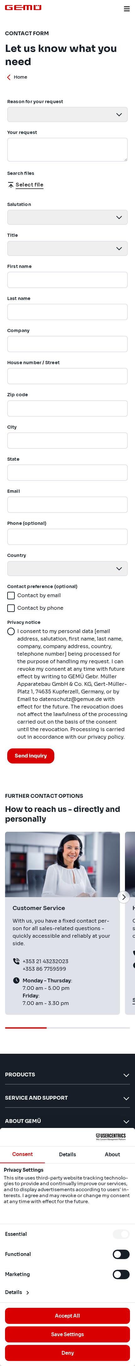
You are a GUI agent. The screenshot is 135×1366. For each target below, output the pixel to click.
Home (20, 77)
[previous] (11, 897)
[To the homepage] (23, 7)
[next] (123, 897)
